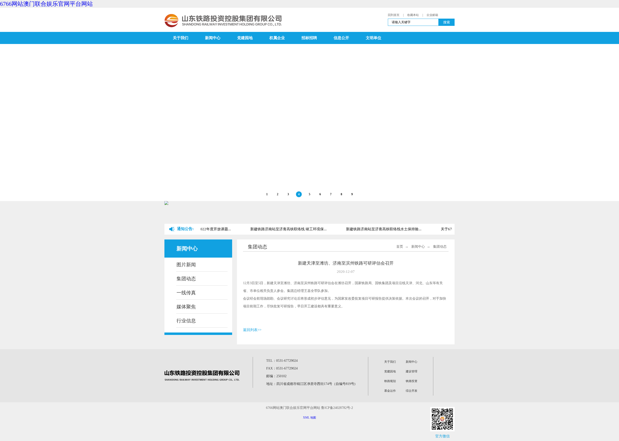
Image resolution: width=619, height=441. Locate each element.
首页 (399, 246)
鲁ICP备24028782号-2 (337, 408)
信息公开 (341, 38)
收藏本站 (413, 15)
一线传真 (186, 292)
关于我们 (180, 38)
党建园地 (245, 38)
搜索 (446, 22)
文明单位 (373, 38)
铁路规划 (390, 381)
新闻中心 (213, 38)
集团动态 (186, 278)
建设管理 (411, 371)
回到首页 (393, 15)
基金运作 (390, 390)
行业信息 (186, 320)
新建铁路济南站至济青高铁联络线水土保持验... (381, 229)
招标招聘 (309, 38)
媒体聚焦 (186, 306)
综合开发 (411, 390)
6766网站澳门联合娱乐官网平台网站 (46, 4)
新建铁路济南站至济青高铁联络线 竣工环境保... (285, 229)
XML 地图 (309, 417)
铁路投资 (411, 381)
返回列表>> (252, 330)
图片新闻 (186, 264)
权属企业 (277, 38)
